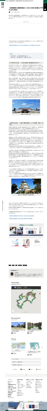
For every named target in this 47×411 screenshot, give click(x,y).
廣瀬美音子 (30, 354)
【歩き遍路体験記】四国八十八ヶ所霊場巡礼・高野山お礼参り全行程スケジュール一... (34, 352)
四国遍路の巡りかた (19, 392)
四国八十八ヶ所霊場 (20, 384)
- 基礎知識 (18, 381)
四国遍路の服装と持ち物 (20, 393)
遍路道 (36, 389)
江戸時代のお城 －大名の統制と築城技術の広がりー (19, 55)
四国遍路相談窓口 (10, 392)
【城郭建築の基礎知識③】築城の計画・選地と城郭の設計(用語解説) (21, 215)
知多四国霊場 (19, 390)
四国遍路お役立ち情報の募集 (12, 387)
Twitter (31, 369)
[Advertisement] (26, 30)
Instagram (39, 369)
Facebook (23, 369)
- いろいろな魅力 (28, 381)
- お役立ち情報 (37, 381)
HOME (7, 0)
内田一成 (14, 353)
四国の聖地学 (28, 384)
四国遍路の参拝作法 (19, 395)
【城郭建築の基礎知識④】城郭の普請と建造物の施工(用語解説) (20, 218)
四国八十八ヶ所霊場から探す (18, 361)
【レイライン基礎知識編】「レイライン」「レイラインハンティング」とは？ (18, 351)
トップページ (10, 379)
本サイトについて (10, 381)
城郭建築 (20, 265)
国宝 (13, 265)
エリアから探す (15, 359)
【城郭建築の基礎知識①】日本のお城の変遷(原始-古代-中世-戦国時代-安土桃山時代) (24, 45)
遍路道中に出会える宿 (38, 382)
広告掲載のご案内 (10, 386)
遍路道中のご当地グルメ (38, 384)
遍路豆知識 (36, 390)
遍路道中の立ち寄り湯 (38, 387)
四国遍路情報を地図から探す (12, 384)
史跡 (10, 265)
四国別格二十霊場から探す (17, 364)
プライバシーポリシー (11, 397)
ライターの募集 (10, 389)
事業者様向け (10, 394)
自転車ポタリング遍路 (29, 382)
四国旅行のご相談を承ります (12, 391)
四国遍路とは (19, 382)
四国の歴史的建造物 (11, 0)
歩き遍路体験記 (37, 392)
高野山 (19, 389)
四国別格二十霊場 (20, 387)
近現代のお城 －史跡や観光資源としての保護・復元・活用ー (21, 57)
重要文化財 (25, 265)
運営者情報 (9, 396)
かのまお (16, 272)
